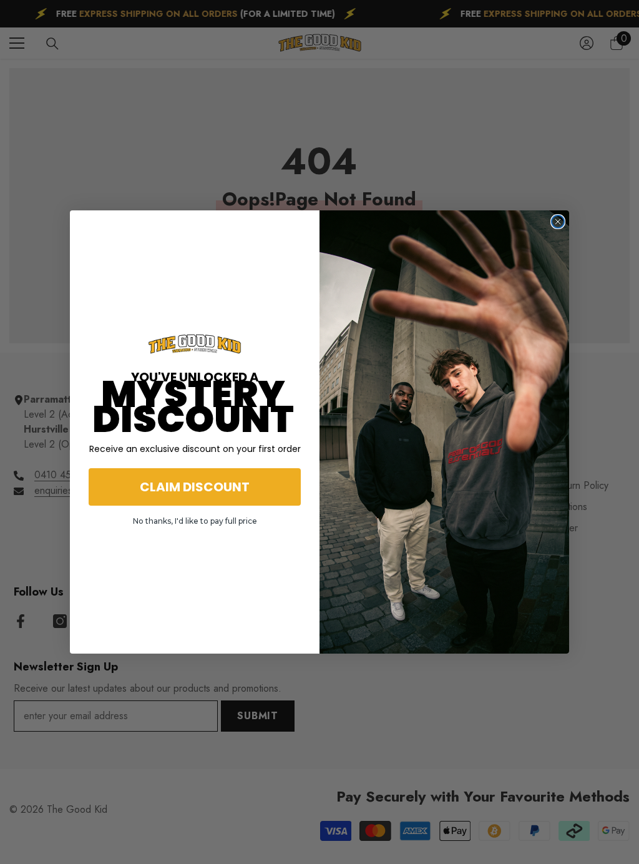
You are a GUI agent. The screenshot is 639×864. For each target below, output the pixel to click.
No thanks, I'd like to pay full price (195, 521)
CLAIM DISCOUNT (195, 487)
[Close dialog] (558, 221)
